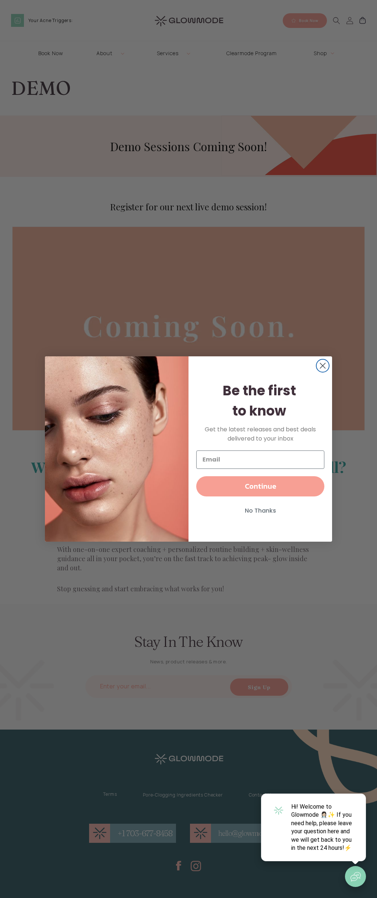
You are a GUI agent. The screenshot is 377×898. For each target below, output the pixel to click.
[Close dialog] (322, 365)
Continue (260, 486)
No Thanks (260, 510)
